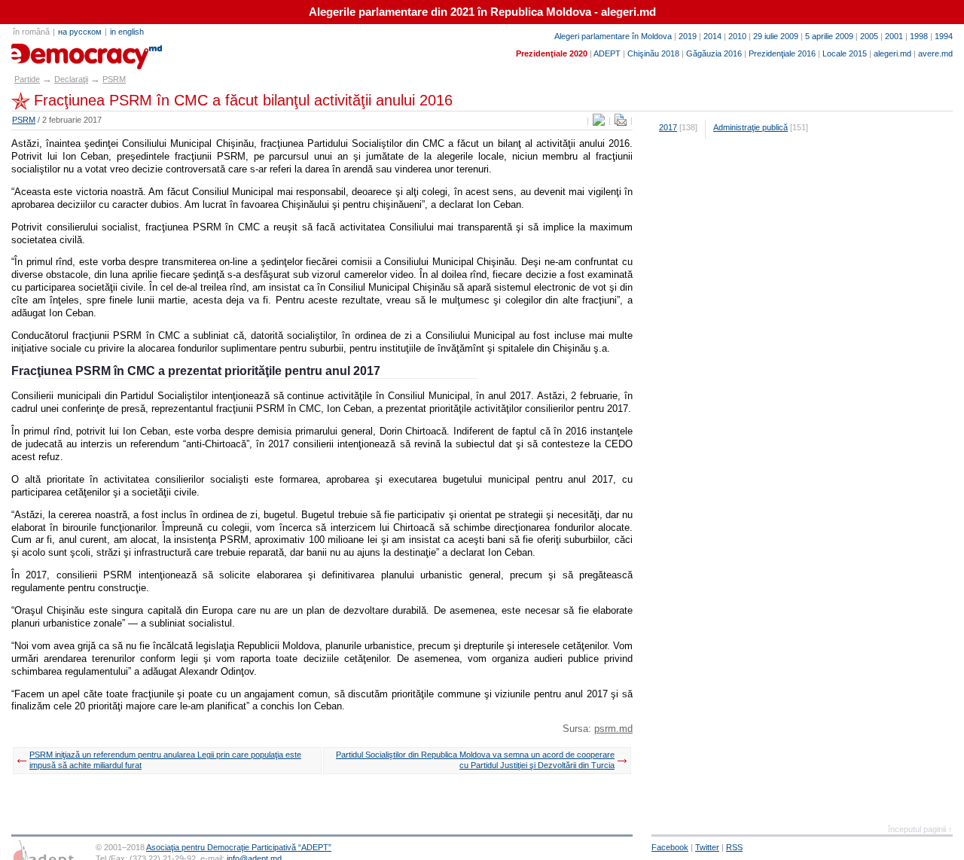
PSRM (114, 79)
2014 (712, 36)
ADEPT (607, 53)
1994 (944, 36)
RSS (734, 847)
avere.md (935, 53)
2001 (894, 36)
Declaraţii (71, 79)
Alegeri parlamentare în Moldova (613, 36)
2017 (668, 127)
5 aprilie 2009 (829, 36)
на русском (80, 31)
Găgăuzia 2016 (714, 53)
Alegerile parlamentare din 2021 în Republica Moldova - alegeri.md (482, 12)
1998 (919, 36)
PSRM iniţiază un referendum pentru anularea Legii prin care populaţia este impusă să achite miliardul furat (165, 760)
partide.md (46, 51)
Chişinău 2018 (653, 53)
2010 (737, 36)
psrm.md (613, 728)
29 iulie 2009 (775, 36)
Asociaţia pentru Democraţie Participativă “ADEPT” (238, 847)
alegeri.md (892, 53)
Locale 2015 (844, 53)
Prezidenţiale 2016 (782, 53)
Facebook (669, 847)
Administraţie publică (750, 127)
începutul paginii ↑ (920, 829)
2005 (869, 36)
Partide (27, 79)
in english (127, 31)
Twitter (707, 847)
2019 (688, 36)
